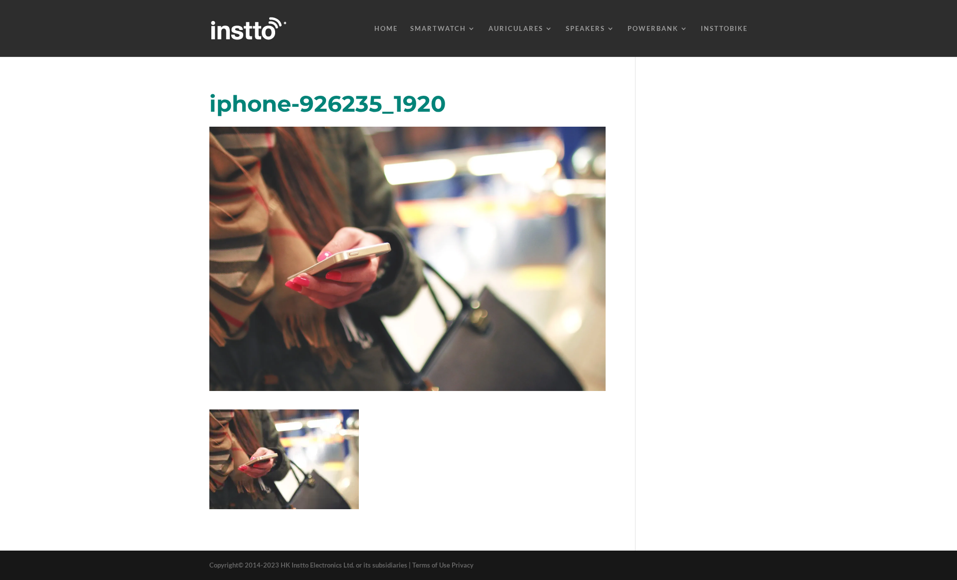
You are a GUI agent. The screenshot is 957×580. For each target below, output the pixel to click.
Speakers (585, 28)
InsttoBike (724, 28)
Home (386, 28)
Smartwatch (438, 28)
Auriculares (515, 28)
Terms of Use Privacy (443, 565)
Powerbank (653, 28)
